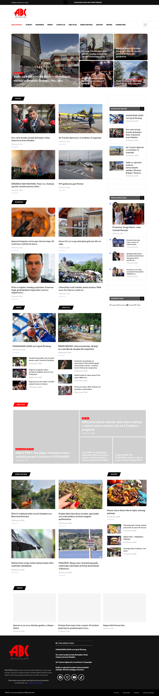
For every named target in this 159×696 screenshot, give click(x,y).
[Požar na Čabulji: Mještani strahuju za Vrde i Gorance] (131, 74)
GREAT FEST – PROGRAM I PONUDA (133, 538)
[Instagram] (67, 677)
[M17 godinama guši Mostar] (80, 164)
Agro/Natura (86, 25)
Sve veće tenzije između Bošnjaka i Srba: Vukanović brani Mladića (134, 133)
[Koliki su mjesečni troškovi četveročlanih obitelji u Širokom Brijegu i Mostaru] (45, 60)
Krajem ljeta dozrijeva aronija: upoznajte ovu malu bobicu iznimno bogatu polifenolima (79, 516)
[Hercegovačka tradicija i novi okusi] (114, 552)
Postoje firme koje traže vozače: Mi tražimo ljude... (133, 242)
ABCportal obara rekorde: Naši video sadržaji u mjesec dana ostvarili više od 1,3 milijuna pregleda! (112, 425)
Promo (109, 25)
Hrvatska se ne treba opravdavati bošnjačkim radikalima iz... (135, 272)
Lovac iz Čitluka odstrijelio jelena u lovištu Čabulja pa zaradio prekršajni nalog (94, 54)
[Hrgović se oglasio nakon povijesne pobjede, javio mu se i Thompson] (20, 373)
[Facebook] (60, 677)
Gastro (99, 25)
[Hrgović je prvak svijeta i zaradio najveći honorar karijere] (96, 74)
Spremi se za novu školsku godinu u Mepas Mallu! (33, 626)
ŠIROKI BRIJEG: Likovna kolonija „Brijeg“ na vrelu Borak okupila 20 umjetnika (78, 347)
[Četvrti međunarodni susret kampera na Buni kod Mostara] (33, 494)
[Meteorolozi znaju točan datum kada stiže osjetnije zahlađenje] (33, 543)
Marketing (120, 25)
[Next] (72, 2)
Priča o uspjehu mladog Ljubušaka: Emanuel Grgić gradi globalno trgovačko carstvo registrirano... (32, 290)
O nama (116, 692)
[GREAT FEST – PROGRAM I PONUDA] (114, 540)
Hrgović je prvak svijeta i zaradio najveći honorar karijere (93, 81)
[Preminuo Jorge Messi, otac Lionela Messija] (128, 213)
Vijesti (29, 25)
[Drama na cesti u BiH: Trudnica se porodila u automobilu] (65, 390)
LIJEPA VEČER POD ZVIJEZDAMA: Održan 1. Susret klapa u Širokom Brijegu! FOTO (129, 457)
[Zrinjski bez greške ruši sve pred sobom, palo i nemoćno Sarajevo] (20, 361)
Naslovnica (16, 25)
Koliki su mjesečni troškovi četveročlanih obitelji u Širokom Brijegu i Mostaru (134, 167)
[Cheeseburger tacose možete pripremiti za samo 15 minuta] (114, 529)
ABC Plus (73, 25)
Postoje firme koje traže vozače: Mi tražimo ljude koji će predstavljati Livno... (78, 626)
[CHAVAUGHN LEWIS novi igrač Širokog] (34, 327)
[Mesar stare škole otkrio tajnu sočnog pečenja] (127, 493)
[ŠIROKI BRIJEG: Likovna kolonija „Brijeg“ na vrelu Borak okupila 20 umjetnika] (79, 327)
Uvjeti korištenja (148, 692)
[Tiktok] (81, 677)
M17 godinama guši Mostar (71, 184)
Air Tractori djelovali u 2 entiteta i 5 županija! (80, 138)
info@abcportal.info (35, 683)
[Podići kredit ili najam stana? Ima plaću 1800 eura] (65, 378)
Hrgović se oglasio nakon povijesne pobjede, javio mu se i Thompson (41, 372)
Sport (50, 25)
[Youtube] (74, 677)
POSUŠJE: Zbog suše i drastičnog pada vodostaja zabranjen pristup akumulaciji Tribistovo (79, 566)
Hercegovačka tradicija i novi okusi (134, 550)
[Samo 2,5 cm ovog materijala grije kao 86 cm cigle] (80, 222)
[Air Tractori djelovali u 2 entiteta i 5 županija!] (80, 118)
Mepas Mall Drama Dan (114, 625)
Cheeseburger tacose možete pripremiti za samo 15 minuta (134, 526)
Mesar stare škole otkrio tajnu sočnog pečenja (126, 512)
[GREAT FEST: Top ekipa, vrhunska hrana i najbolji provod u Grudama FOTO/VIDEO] (46, 437)
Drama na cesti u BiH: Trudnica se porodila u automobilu (87, 388)
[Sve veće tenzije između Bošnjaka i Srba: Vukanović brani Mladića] (33, 118)
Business (40, 25)
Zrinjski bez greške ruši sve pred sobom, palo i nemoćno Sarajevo (41, 359)
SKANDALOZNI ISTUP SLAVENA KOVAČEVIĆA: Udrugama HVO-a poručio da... (135, 257)
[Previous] (70, 2)
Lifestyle (60, 25)
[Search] (145, 25)
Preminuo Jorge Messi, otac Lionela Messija (127, 228)
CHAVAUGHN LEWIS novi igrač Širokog (88, 2)
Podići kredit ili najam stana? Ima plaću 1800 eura (87, 376)
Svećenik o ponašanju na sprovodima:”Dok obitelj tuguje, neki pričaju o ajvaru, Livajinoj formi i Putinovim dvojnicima (86, 364)
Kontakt (136, 692)
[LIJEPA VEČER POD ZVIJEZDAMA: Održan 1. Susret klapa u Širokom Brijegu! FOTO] (129, 450)
